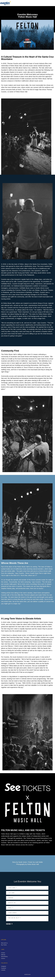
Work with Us (4, 943)
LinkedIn (3, 970)
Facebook (3, 968)
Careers (3, 958)
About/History (4, 956)
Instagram (3, 966)
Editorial (3, 954)
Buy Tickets (4, 944)
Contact (3, 952)
